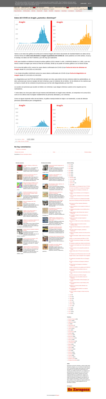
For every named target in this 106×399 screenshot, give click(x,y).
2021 (69, 174)
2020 (69, 175)
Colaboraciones (71, 326)
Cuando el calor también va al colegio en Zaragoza (55, 175)
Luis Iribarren (71, 10)
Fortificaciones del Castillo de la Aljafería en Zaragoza (55, 193)
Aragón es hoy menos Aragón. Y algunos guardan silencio (30, 211)
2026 (69, 165)
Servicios (23, 141)
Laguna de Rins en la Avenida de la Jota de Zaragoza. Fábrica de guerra (31, 247)
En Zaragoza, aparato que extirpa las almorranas (79, 243)
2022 (69, 172)
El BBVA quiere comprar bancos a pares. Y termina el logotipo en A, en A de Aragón (56, 219)
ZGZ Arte (33, 10)
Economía (70, 334)
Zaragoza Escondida (72, 360)
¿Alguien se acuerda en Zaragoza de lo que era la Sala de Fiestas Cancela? (31, 221)
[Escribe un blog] (29, 139)
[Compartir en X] (30, 139)
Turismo (70, 355)
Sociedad (26, 141)
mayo (71, 298)
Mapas (69, 344)
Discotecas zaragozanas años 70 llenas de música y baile (30, 175)
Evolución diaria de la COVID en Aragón (77, 275)
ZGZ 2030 (51, 10)
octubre (71, 181)
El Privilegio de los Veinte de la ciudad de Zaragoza (55, 209)
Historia (69, 339)
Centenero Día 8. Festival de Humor (56, 236)
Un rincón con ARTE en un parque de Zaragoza (79, 188)
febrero (71, 303)
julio (71, 294)
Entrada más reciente (19, 152)
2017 (69, 311)
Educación (70, 336)
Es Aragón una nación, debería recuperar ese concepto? (55, 245)
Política (69, 347)
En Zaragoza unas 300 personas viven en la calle (79, 253)
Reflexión (70, 349)
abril (71, 300)
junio (71, 296)
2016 (69, 313)
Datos (69, 330)
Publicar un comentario (21, 149)
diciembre (72, 177)
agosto (71, 184)
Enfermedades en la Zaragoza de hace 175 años (79, 186)
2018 (69, 309)
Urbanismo (70, 357)
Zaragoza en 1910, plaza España (56, 200)
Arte (69, 323)
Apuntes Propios (71, 319)
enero (71, 305)
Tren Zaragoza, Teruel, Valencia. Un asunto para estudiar (56, 184)
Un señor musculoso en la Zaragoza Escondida (79, 198)
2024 (69, 168)
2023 (69, 170)
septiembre (72, 182)
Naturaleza (70, 345)
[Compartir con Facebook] (32, 139)
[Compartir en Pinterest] (33, 139)
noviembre (72, 179)
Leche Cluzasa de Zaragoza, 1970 (30, 238)
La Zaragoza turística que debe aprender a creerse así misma (55, 228)
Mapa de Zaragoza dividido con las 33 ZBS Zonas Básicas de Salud (30, 183)
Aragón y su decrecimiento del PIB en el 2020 (79, 238)
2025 (69, 166)
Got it (89, 3)
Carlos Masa (64, 10)
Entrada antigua (88, 152)
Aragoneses (57, 10)
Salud (69, 350)
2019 (69, 308)
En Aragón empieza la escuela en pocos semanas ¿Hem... (77, 224)
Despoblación (71, 331)
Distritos (70, 333)
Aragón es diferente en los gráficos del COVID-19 (79, 267)
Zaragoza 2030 (71, 358)
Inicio (54, 152)
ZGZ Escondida (26, 10)
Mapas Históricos (17, 10)
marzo (71, 302)
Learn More (83, 3)
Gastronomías (71, 338)
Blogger (57, 395)
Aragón (45, 10)
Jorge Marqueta (79, 10)
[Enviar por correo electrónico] (27, 139)
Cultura (69, 328)
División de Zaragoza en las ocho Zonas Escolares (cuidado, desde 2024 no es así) (30, 193)
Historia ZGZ (39, 10)
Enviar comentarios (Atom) (26, 154)
